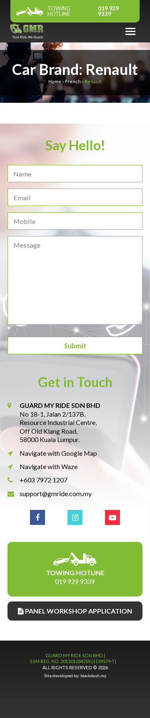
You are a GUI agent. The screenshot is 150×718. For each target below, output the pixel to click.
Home (54, 81)
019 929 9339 (83, 11)
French (73, 81)
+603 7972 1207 (44, 480)
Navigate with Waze (49, 466)
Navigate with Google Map (58, 453)
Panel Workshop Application (78, 611)
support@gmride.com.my (56, 493)
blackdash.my (93, 675)
